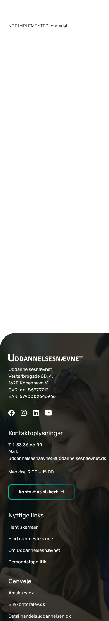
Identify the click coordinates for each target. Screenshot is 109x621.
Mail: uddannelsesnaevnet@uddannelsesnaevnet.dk (57, 455)
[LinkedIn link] (36, 413)
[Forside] (54, 11)
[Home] (45, 358)
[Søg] (97, 11)
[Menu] (12, 11)
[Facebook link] (11, 413)
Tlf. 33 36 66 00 (25, 444)
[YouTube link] (48, 413)
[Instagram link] (24, 413)
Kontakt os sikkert (38, 492)
